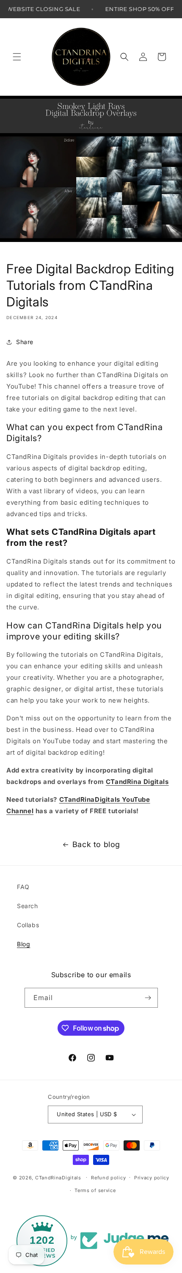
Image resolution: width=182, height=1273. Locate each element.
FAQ (23, 886)
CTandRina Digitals (137, 782)
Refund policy (108, 1178)
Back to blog (96, 844)
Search (27, 905)
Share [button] (24, 341)
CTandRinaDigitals (58, 1177)
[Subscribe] (148, 998)
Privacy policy (151, 1178)
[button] (17, 56)
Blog (23, 944)
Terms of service (95, 1190)
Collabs (28, 924)
